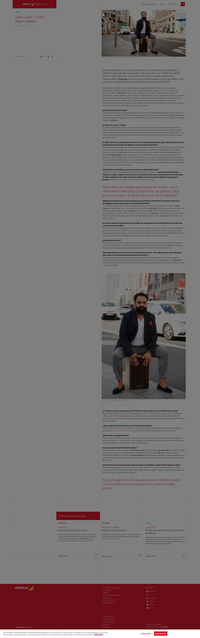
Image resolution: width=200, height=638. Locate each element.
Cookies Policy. (98, 634)
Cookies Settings (146, 633)
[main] (100, 633)
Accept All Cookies (160, 633)
